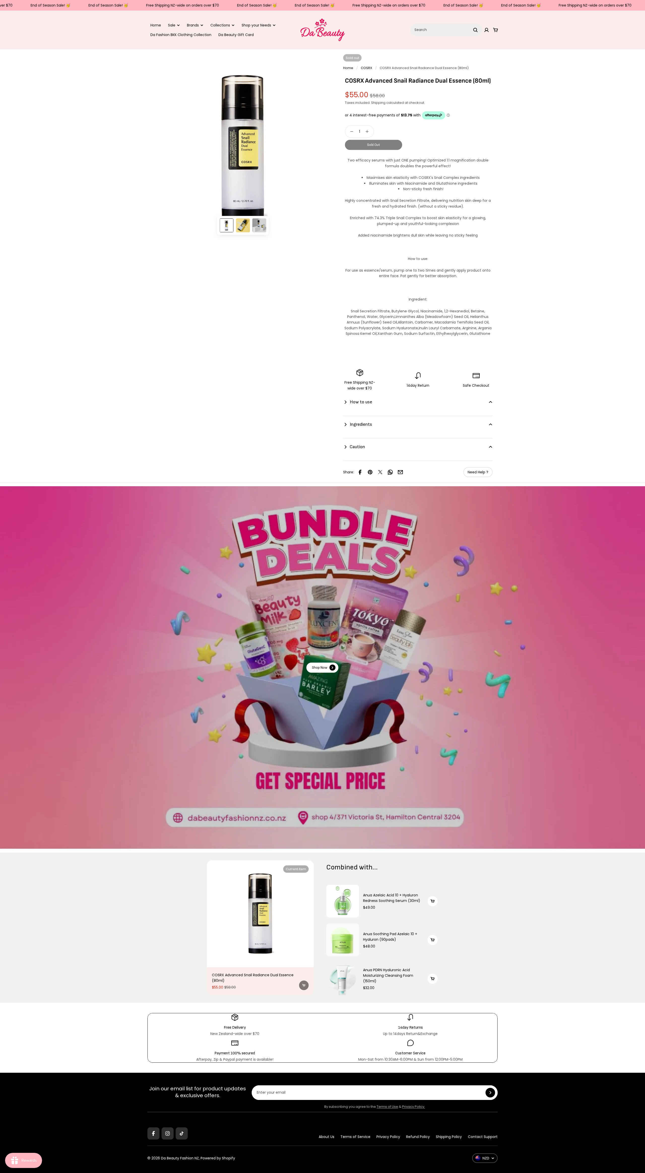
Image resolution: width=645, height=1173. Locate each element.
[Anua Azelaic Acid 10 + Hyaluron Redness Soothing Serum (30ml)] (342, 901)
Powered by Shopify (218, 1158)
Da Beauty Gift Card (236, 34)
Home (155, 25)
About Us (326, 1136)
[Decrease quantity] (350, 131)
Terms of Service (355, 1136)
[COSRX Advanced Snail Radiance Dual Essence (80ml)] (260, 913)
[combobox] (446, 30)
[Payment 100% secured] (235, 1050)
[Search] (475, 30)
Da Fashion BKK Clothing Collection (180, 34)
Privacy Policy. (413, 1106)
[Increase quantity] (368, 131)
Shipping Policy (449, 1136)
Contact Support (483, 1136)
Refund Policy (418, 1136)
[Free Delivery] (235, 1024)
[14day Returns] (410, 1024)
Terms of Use (387, 1106)
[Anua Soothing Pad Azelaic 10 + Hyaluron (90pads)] (342, 940)
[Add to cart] (304, 985)
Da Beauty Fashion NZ (180, 1158)
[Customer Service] (410, 1050)
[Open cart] (495, 30)
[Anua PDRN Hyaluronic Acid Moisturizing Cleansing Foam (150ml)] (342, 978)
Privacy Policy (388, 1136)
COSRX (366, 68)
